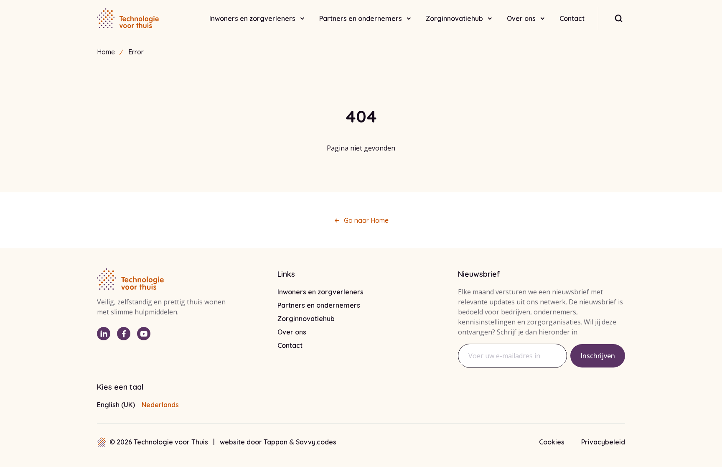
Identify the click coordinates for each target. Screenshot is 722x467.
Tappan (276, 442)
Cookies (551, 442)
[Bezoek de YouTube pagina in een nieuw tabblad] (143, 333)
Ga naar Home (366, 220)
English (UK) (116, 405)
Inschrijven (597, 355)
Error (136, 52)
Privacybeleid (603, 442)
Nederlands (160, 405)
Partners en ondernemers (360, 18)
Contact (572, 18)
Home (106, 52)
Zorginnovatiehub (454, 18)
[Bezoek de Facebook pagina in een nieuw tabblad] (123, 333)
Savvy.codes (316, 442)
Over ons (521, 18)
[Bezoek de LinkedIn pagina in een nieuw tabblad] (103, 333)
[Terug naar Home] (128, 18)
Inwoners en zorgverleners (252, 18)
